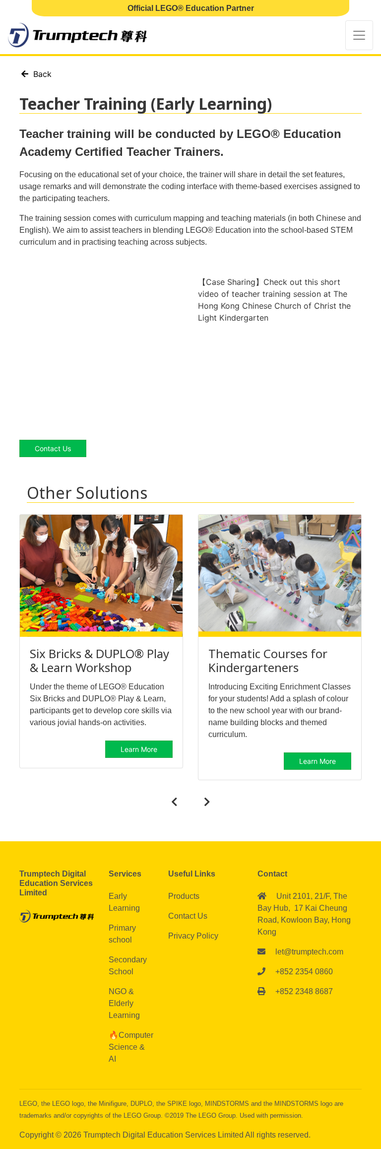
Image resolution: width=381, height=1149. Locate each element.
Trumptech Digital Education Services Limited (164, 1135)
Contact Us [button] (53, 448)
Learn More (139, 749)
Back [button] (40, 74)
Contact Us (187, 916)
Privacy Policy (193, 936)
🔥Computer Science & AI (131, 1047)
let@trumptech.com (309, 951)
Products (183, 896)
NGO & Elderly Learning (124, 1003)
